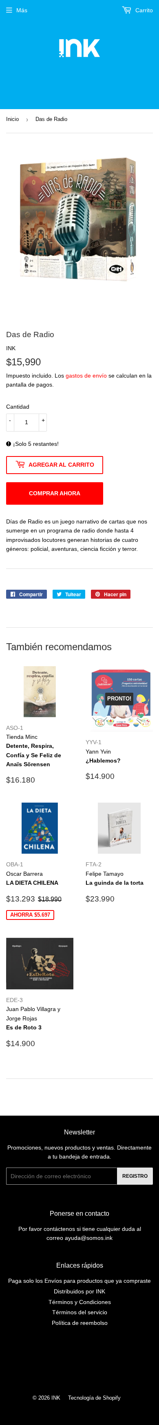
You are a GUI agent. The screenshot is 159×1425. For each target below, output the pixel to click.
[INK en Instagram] (77, 1363)
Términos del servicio (79, 1312)
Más (21, 10)
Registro (135, 1176)
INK (55, 1398)
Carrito (143, 10)
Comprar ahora (54, 493)
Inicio (12, 119)
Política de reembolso (80, 1323)
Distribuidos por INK (79, 1291)
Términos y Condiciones (80, 1302)
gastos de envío (86, 375)
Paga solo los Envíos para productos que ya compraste (79, 1280)
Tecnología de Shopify (94, 1398)
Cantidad (17, 406)
